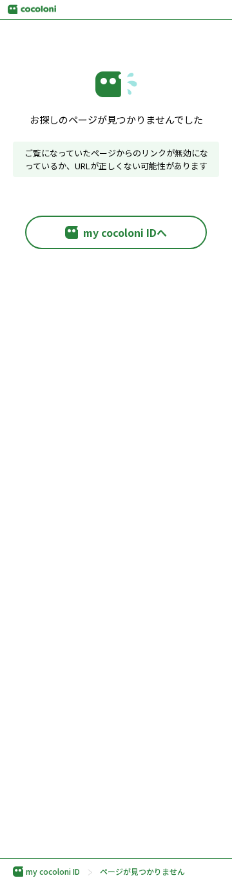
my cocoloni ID (53, 871)
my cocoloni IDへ (125, 232)
